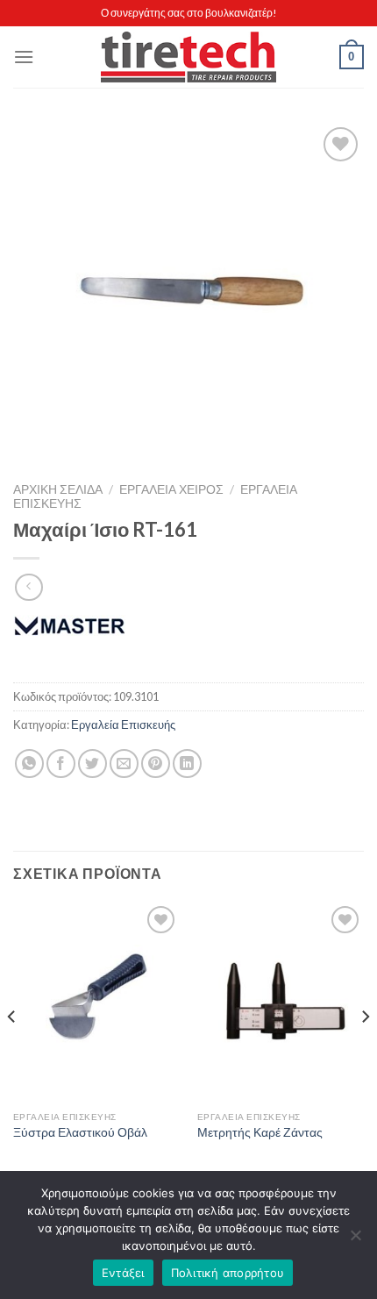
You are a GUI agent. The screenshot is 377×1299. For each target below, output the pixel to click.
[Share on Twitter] (92, 763)
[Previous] (12, 1051)
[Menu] (23, 56)
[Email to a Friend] (124, 763)
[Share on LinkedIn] (187, 763)
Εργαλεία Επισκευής (123, 724)
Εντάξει (123, 1273)
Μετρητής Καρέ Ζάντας (260, 1132)
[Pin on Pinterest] (155, 763)
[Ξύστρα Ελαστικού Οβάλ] (96, 1002)
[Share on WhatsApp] (29, 763)
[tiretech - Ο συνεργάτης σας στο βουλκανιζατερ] (188, 57)
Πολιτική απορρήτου (228, 1273)
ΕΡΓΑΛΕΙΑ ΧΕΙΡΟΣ (171, 489)
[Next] (364, 1051)
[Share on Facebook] (60, 763)
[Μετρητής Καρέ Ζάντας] (280, 1002)
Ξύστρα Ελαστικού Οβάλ (80, 1132)
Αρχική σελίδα (58, 489)
